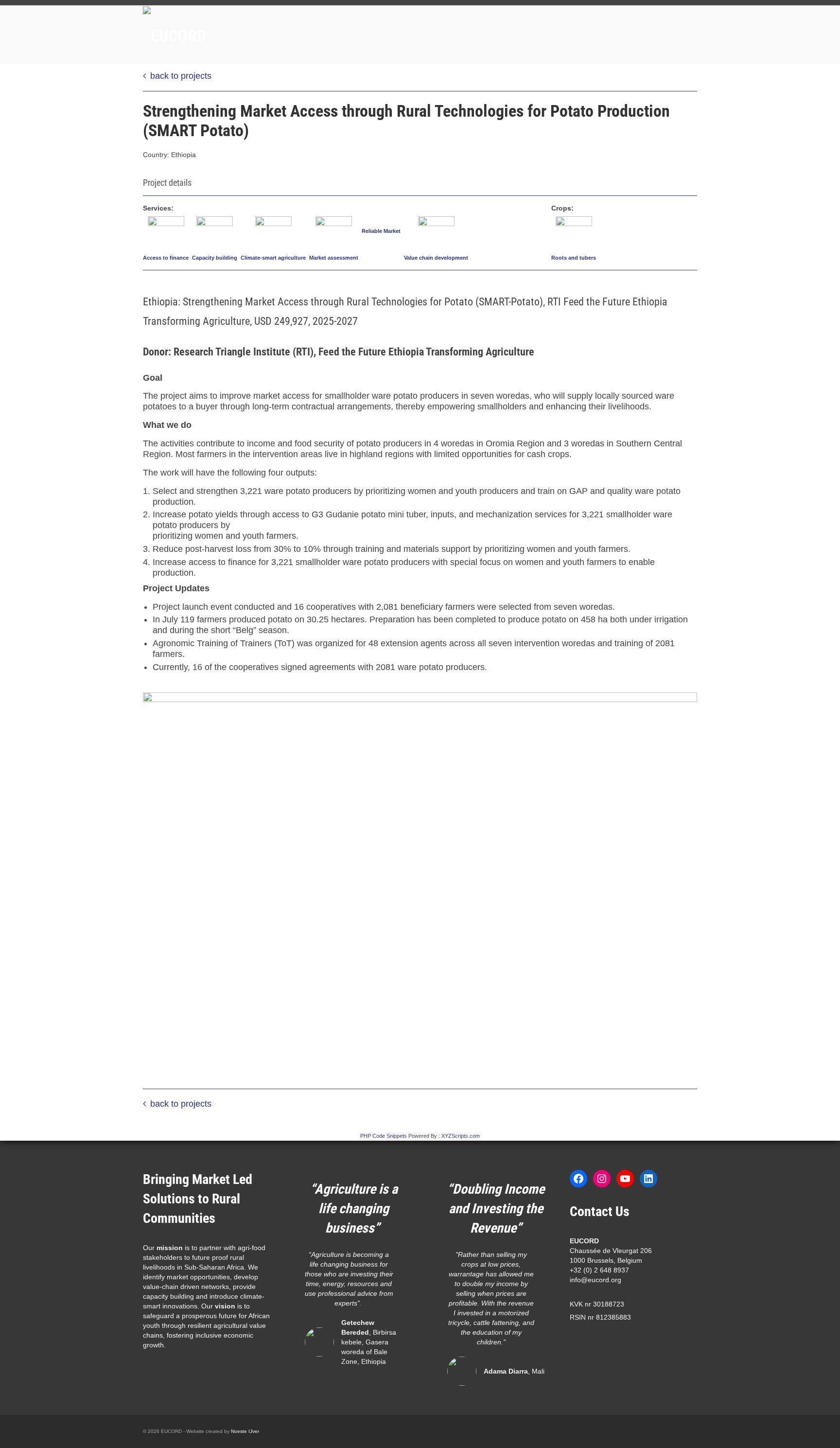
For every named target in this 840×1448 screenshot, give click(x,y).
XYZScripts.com (460, 1136)
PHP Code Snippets (383, 1136)
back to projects (180, 76)
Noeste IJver (245, 1431)
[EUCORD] (230, 34)
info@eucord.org (595, 1280)
